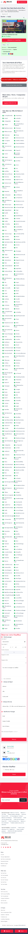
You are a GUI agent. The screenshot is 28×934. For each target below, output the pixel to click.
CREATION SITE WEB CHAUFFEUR (15, 831)
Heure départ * (4, 644)
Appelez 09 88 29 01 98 (10, 103)
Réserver (14, 739)
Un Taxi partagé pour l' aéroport (16, 816)
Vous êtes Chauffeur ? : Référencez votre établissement (15, 79)
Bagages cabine (4, 660)
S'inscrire (23, 800)
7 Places (4, 44)
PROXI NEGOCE (22, 925)
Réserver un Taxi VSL (14, 812)
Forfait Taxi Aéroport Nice (14, 821)
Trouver (14, 774)
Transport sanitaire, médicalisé (14, 814)
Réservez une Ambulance (7, 817)
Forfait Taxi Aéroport (17, 817)
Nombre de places (5, 649)
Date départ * (4, 639)
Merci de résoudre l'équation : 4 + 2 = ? (9, 731)
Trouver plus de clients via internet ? (9, 832)
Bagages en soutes (5, 654)
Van (8, 44)
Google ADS (13, 827)
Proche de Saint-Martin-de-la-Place (14, 85)
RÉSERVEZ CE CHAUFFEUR (14, 40)
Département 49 (5, 14)
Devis (22, 931)
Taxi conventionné (7, 678)
